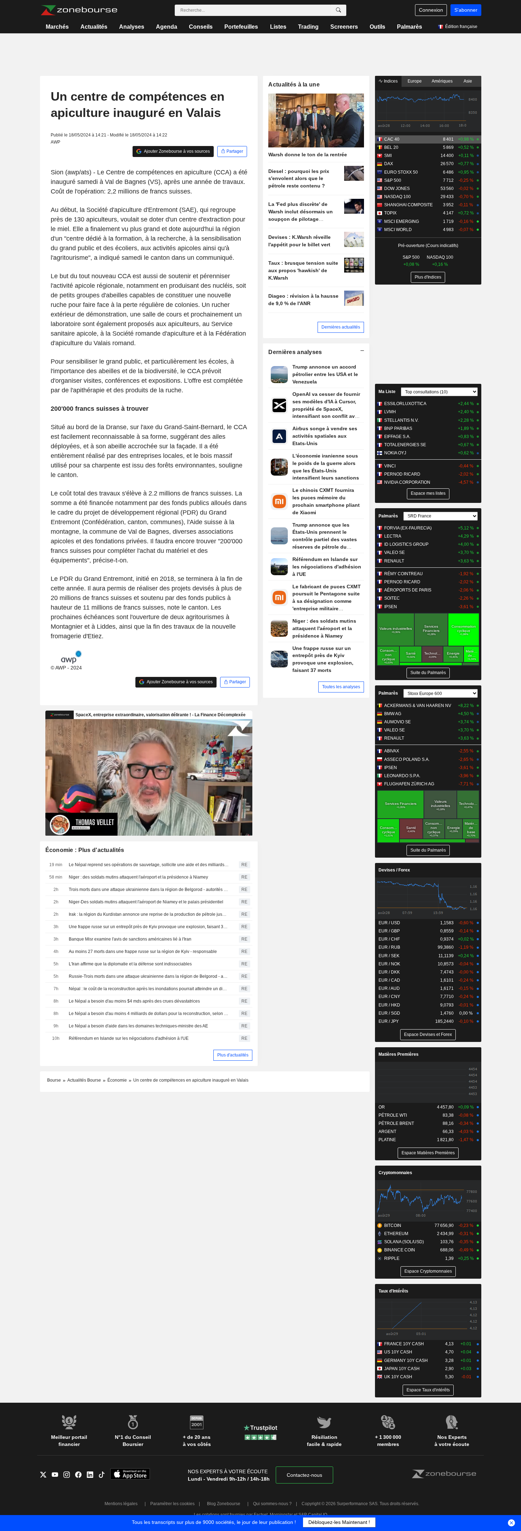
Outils (377, 27)
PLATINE (387, 1139)
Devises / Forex (394, 870)
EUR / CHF (389, 939)
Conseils (201, 27)
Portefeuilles (241, 27)
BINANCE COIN (399, 1249)
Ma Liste (387, 391)
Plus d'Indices (428, 277)
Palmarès (409, 27)
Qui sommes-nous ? (272, 1503)
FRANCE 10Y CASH (404, 1343)
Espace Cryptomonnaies (428, 1271)
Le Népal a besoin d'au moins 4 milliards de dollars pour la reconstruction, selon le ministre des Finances (149, 1013)
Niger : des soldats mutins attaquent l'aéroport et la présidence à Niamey (138, 877)
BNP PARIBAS (398, 428)
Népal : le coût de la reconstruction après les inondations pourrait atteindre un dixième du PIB (149, 988)
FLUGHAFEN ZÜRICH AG (409, 783)
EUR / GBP (389, 931)
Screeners (344, 27)
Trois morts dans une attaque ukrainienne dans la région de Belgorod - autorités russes (149, 889)
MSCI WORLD (398, 229)
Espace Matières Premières (428, 1152)
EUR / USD (389, 922)
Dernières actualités (340, 327)
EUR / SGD (389, 1013)
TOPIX (390, 213)
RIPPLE (391, 1258)
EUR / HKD (389, 1005)
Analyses (131, 27)
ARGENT (387, 1131)
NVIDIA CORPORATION (407, 482)
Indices (390, 81)
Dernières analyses (295, 352)
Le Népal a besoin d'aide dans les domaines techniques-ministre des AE (138, 1026)
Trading (308, 27)
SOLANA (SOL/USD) (404, 1241)
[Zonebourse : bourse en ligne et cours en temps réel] (79, 10)
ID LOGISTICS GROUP (406, 544)
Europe (415, 81)
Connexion (431, 10)
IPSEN (390, 606)
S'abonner (465, 10)
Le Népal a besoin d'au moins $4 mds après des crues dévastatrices (134, 1001)
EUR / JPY (389, 1021)
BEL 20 (391, 147)
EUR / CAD (389, 980)
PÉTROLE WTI (393, 1115)
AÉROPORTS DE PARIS (407, 590)
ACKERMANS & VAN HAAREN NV (417, 705)
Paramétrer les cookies (172, 1503)
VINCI (390, 466)
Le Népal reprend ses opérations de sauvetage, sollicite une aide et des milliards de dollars (149, 864)
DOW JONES (397, 188)
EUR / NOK (389, 963)
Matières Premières (399, 1054)
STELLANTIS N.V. (401, 420)
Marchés (57, 27)
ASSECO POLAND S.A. (407, 759)
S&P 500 (392, 180)
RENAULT (394, 561)
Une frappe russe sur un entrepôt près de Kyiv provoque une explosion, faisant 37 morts (149, 926)
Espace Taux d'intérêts (428, 1389)
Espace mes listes (428, 493)
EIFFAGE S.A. (397, 436)
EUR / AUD (389, 988)
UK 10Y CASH (398, 1376)
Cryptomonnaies (395, 1172)
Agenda (166, 27)
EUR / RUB (389, 947)
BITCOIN (392, 1225)
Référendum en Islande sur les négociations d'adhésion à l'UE (129, 1038)
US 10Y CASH (398, 1352)
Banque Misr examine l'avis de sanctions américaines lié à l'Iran (130, 939)
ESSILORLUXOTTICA (405, 403)
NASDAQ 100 (397, 196)
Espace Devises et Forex (428, 1034)
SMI (388, 155)
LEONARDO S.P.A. (402, 775)
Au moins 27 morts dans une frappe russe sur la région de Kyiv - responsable (143, 951)
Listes (278, 27)
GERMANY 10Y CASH (406, 1360)
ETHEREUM (396, 1233)
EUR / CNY (389, 996)
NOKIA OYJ (395, 452)
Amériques (442, 81)
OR (382, 1107)
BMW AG (392, 713)
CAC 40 (391, 139)
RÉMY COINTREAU (403, 573)
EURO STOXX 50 (401, 172)
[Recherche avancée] (338, 10)
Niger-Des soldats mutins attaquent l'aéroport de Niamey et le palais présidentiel (146, 901)
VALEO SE (394, 552)
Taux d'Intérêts (393, 1291)
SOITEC (392, 598)
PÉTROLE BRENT (396, 1123)
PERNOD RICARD (402, 474)
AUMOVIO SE (397, 721)
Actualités (93, 27)
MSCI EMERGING (401, 221)
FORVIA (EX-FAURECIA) (408, 528)
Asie (468, 81)
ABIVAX (391, 750)
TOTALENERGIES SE (405, 444)
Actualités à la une (293, 85)
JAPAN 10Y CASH (402, 1368)
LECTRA (392, 536)
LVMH (390, 411)
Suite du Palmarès (428, 672)
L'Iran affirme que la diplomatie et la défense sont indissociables (130, 963)
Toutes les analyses (341, 686)
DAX (388, 163)
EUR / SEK (389, 955)
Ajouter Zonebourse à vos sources (176, 151)
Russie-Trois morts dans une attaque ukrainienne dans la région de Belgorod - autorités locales (149, 976)
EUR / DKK (389, 972)
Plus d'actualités (232, 1055)
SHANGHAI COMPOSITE (408, 204)
